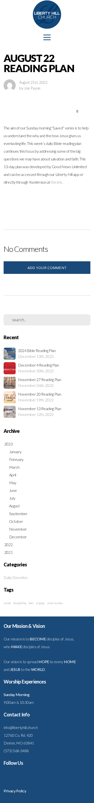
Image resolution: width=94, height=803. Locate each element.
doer (31, 603)
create (7, 603)
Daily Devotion (15, 577)
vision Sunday (55, 603)
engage (40, 603)
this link (56, 182)
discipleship (19, 603)
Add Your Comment (47, 267)
